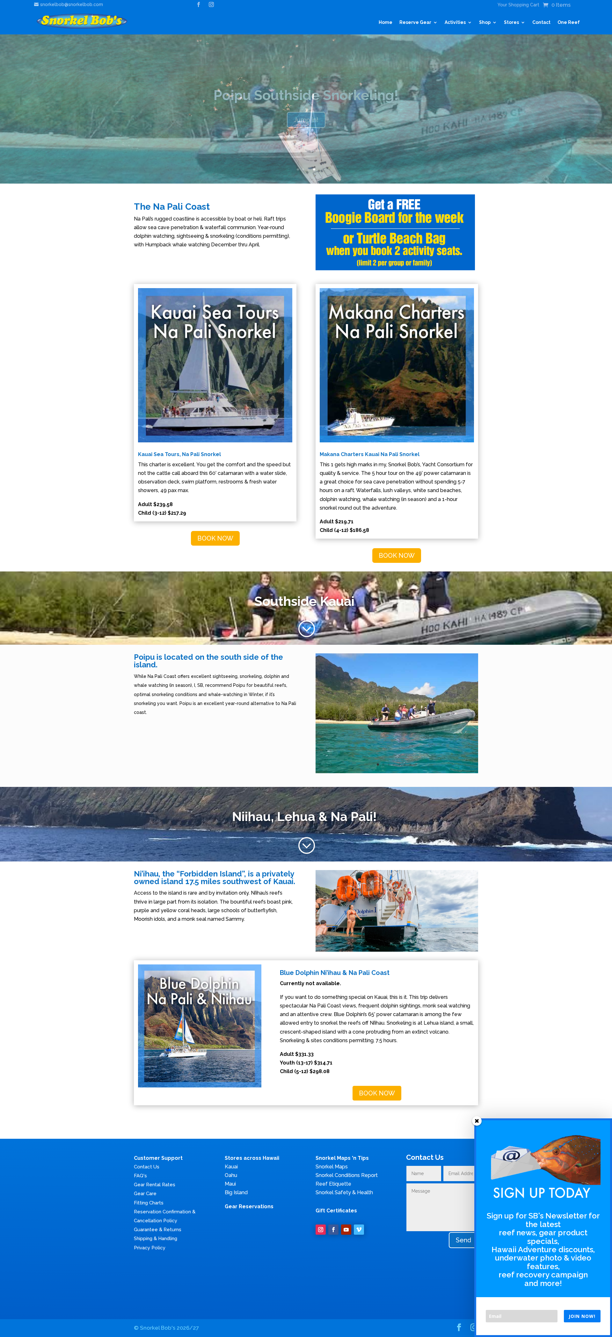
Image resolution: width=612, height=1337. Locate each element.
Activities (455, 22)
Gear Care (145, 1193)
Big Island (236, 1192)
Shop (485, 22)
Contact (541, 22)
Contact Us (146, 1167)
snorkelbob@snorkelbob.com (71, 4)
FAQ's (140, 1176)
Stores (511, 22)
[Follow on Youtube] (346, 1229)
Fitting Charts (149, 1203)
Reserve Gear (415, 22)
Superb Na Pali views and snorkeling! (306, 120)
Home (385, 22)
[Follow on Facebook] (333, 1229)
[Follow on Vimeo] (359, 1229)
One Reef (568, 22)
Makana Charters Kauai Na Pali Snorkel (369, 454)
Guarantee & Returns (157, 1229)
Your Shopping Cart (518, 5)
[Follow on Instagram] (321, 1229)
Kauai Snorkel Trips (306, 95)
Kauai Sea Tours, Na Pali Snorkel (179, 454)
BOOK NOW (215, 538)
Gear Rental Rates (154, 1185)
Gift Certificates (336, 1211)
